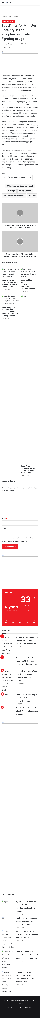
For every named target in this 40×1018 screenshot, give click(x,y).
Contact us (20, 1007)
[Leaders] (9, 2)
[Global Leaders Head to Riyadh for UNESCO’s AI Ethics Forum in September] (8, 660)
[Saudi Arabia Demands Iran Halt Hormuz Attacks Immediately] (29, 379)
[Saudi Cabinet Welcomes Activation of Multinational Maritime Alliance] (29, 273)
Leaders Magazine (9, 44)
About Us (11, 1007)
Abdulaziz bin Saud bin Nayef (20, 186)
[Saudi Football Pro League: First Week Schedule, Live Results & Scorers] (8, 697)
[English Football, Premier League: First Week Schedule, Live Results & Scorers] (8, 904)
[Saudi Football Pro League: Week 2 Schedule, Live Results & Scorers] (8, 921)
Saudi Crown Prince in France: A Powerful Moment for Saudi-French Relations (10, 283)
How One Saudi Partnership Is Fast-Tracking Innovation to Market (27, 711)
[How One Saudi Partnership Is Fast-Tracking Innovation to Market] (8, 710)
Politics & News (14, 16)
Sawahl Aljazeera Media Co (19, 1000)
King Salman (25, 191)
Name (4, 519)
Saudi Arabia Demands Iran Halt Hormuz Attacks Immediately (28, 469)
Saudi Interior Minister (14, 195)
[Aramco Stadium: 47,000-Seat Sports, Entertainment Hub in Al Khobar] (8, 939)
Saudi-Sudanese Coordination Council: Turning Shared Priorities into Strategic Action (10, 311)
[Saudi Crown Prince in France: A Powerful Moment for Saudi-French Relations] (10, 273)
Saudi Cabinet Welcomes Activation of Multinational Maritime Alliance (28, 284)
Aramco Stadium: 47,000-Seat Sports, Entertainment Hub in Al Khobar (27, 934)
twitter (33, 195)
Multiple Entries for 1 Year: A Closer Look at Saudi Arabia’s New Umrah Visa (27, 640)
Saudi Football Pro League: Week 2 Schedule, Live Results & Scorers (26, 921)
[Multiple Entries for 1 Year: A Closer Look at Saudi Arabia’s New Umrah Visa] (8, 645)
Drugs (12, 191)
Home (5, 16)
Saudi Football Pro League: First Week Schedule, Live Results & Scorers (26, 698)
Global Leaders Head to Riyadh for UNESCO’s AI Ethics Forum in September (26, 661)
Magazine (28, 1007)
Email (4, 528)
